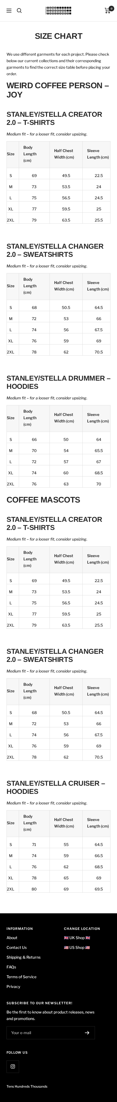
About (12, 937)
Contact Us (17, 947)
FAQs (11, 967)
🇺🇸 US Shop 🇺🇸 (77, 947)
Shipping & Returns (24, 957)
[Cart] (107, 10)
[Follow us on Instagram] (13, 1066)
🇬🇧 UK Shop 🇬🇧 (77, 937)
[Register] (87, 1033)
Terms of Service (21, 976)
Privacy (13, 986)
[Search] (19, 10)
